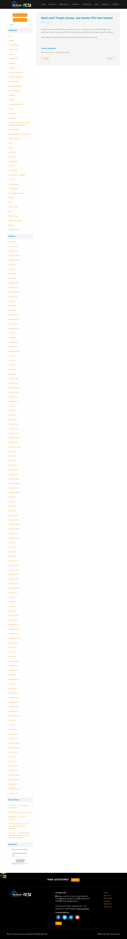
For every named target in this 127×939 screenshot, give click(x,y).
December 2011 (14, 775)
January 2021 (13, 429)
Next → (111, 59)
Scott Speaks (13, 161)
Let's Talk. (75, 880)
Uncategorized (13, 184)
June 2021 (12, 410)
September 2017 (14, 588)
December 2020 (14, 433)
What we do (108, 898)
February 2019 (14, 515)
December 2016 (14, 625)
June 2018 (12, 547)
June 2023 (12, 338)
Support (75, 4)
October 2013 (13, 711)
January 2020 (13, 474)
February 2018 (14, 565)
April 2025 (12, 274)
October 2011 (13, 784)
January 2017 (13, 620)
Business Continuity (15, 72)
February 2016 (14, 661)
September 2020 (14, 447)
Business (12, 68)
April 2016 (12, 657)
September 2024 (14, 292)
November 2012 (14, 748)
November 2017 (14, 579)
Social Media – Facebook (17, 175)
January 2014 (13, 698)
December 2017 (14, 575)
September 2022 (14, 351)
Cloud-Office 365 (14, 91)
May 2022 (12, 365)
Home (44, 4)
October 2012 (13, 752)
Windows (12, 225)
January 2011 (13, 793)
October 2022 (13, 347)
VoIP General (13, 207)
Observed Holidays (83, 909)
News (10, 143)
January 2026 (13, 251)
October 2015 (13, 666)
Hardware (12, 113)
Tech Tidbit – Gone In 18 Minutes (20, 812)
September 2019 (14, 493)
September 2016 (14, 638)
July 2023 (12, 333)
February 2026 (14, 246)
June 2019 (12, 497)
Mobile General (14, 139)
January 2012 (13, 770)
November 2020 (14, 438)
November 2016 (14, 629)
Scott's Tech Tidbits (20, 20)
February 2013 (14, 734)
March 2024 (13, 310)
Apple (11, 54)
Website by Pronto (104, 934)
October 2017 (13, 584)
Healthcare (12, 118)
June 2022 (12, 360)
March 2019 (13, 511)
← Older (45, 59)
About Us (52, 4)
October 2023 (13, 324)
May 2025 (12, 269)
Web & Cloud (13, 216)
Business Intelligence (16, 77)
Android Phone (14, 45)
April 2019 (12, 506)
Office (11, 148)
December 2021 (14, 388)
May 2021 (12, 415)
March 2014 (13, 688)
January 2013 (13, 739)
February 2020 (14, 470)
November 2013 (14, 707)
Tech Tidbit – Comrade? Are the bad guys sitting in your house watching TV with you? (19, 835)
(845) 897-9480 (72, 899)
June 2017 (12, 597)
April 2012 (12, 757)
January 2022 (13, 383)
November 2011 (14, 780)
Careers (115, 4)
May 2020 (12, 456)
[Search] (30, 24)
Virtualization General (16, 193)
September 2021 (14, 401)
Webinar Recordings (20, 15)
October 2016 (13, 634)
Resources (86, 4)
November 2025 (14, 260)
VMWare (11, 198)
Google (11, 109)
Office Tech (12, 152)
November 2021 (14, 392)
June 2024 (12, 306)
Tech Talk (12, 180)
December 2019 (14, 479)
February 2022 (14, 379)
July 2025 (12, 265)
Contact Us (105, 4)
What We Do (63, 4)
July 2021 (12, 406)
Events (59, 923)
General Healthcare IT (16, 104)
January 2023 (13, 342)
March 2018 (13, 561)
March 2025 (13, 278)
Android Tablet (13, 50)
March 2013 (13, 729)
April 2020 (12, 461)
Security (11, 166)
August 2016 (13, 643)
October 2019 (13, 488)
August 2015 (13, 670)
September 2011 (14, 789)
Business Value (14, 82)
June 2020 (12, 452)
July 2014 (12, 684)
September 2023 (14, 328)
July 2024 (12, 301)
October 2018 (13, 534)
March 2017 (13, 611)
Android (11, 41)
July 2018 (12, 543)
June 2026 (12, 242)
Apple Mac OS (13, 59)
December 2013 (14, 702)
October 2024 (13, 287)
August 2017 (13, 593)
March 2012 (13, 761)
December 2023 (14, 315)
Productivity (13, 157)
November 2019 (14, 483)
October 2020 (13, 442)
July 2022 (12, 356)
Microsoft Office (14, 129)
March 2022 (13, 374)
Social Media (13, 170)
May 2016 (12, 652)
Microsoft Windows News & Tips (19, 134)
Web (10, 211)
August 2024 (13, 297)
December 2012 (14, 743)
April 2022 (12, 369)
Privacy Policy (115, 934)
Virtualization (13, 189)
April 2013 (12, 725)
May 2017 (12, 602)
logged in (53, 52)
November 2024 (14, 283)
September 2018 (14, 538)
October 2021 (13, 397)
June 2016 (12, 647)
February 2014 (14, 693)
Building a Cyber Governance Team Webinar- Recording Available (18, 826)
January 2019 (13, 520)
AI (9, 36)
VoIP (10, 202)
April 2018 (12, 556)
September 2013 (14, 716)
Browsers (12, 63)
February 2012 (14, 766)
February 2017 (14, 616)
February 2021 (14, 424)
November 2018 (14, 529)
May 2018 (12, 552)
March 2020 (13, 465)
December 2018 (14, 524)
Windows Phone (14, 230)
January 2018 (13, 570)
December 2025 (14, 256)
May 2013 (12, 720)
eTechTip (11, 100)
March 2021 (13, 420)
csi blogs (11, 95)
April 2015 (12, 675)
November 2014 (14, 679)
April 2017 (12, 606)
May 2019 (12, 502)
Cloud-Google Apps (15, 86)
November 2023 (14, 319)
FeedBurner (24, 864)
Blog (96, 4)
